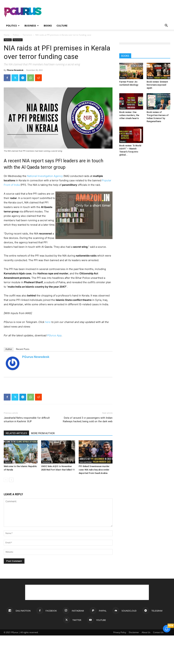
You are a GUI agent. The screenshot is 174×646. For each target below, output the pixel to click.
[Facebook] (7, 77)
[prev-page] (6, 480)
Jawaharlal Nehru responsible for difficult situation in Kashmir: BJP (27, 419)
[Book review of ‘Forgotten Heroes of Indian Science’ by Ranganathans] (158, 101)
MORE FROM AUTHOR (43, 433)
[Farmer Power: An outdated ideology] (131, 71)
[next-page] (11, 480)
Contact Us (158, 632)
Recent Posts (22, 349)
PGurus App (54, 335)
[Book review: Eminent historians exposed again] (158, 71)
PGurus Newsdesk (15, 70)
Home (7, 34)
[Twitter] (15, 77)
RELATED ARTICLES (16, 433)
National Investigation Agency (45, 176)
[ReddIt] (38, 77)
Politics (11, 25)
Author (8, 349)
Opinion (8, 462)
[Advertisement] (108, 12)
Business (30, 25)
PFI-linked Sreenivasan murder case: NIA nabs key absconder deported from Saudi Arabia (94, 469)
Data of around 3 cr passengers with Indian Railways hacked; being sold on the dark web (87, 419)
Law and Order (86, 462)
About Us (146, 632)
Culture (62, 25)
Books (48, 25)
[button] (166, 26)
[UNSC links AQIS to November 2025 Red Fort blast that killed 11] (58, 451)
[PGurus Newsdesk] (12, 363)
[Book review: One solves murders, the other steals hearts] (131, 101)
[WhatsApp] (30, 77)
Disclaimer (134, 632)
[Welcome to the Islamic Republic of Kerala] (21, 451)
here (48, 322)
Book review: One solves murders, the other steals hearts (129, 115)
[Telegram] (22, 77)
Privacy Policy (119, 632)
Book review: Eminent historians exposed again (157, 84)
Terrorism (27, 34)
